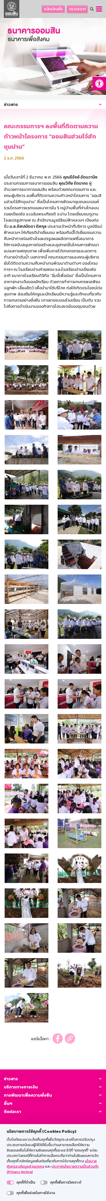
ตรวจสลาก (77, 9)
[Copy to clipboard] (70, 1038)
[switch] (10, 1182)
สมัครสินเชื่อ (53, 9)
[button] (99, 83)
